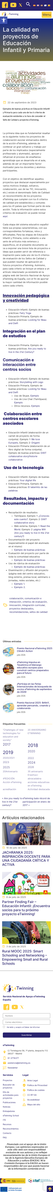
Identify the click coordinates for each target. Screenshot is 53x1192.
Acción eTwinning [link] (12, 782)
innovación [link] (15, 605)
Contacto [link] (7, 1133)
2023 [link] (6, 762)
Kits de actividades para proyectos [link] (10, 1095)
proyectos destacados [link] (21, 608)
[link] (3, 20)
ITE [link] (4, 1120)
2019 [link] (8, 752)
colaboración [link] (16, 598)
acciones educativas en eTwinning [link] (38, 784)
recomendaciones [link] (18, 612)
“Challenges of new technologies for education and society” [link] (13, 734)
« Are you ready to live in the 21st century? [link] (12, 802)
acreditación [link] (9, 789)
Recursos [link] (7, 1124)
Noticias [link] (6, 1107)
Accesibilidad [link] (33, 1099)
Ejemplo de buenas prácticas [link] (29, 549)
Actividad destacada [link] (39, 789)
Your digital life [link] (28, 480)
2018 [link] (33, 745)
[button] (47, 15)
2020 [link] (31, 751)
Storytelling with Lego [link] (31, 382)
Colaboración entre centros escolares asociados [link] (22, 418)
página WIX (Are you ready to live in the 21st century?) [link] (31, 533)
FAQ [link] (5, 1137)
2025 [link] (6, 767)
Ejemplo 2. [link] (19, 587)
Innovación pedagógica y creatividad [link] (26, 298)
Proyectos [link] (7, 1080)
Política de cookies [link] (36, 1090)
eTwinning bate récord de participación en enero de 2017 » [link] (36, 802)
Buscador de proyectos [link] (9, 1086)
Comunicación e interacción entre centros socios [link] (19, 364)
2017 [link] (7, 744)
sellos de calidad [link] (38, 612)
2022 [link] (31, 758)
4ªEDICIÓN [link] (9, 778)
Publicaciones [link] (9, 1102)
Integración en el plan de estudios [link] (24, 333)
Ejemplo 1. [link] (19, 583)
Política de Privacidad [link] (37, 1085)
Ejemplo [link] (34, 395)
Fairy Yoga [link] (25, 313)
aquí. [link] (5, 216)
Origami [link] (35, 442)
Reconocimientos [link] (11, 1128)
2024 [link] (31, 762)
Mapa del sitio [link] (33, 1104)
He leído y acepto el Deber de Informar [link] (23, 1027)
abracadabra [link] (34, 778)
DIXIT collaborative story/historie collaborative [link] (27, 456)
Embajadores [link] (9, 1111)
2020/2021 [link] (9, 757)
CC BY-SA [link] (31, 1095)
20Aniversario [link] (10, 771)
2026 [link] (31, 767)
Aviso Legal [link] (32, 1080)
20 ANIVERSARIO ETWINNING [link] (37, 731)
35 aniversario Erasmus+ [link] (35, 773)
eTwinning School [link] (11, 1115)
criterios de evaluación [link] (34, 601)
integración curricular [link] (33, 605)
